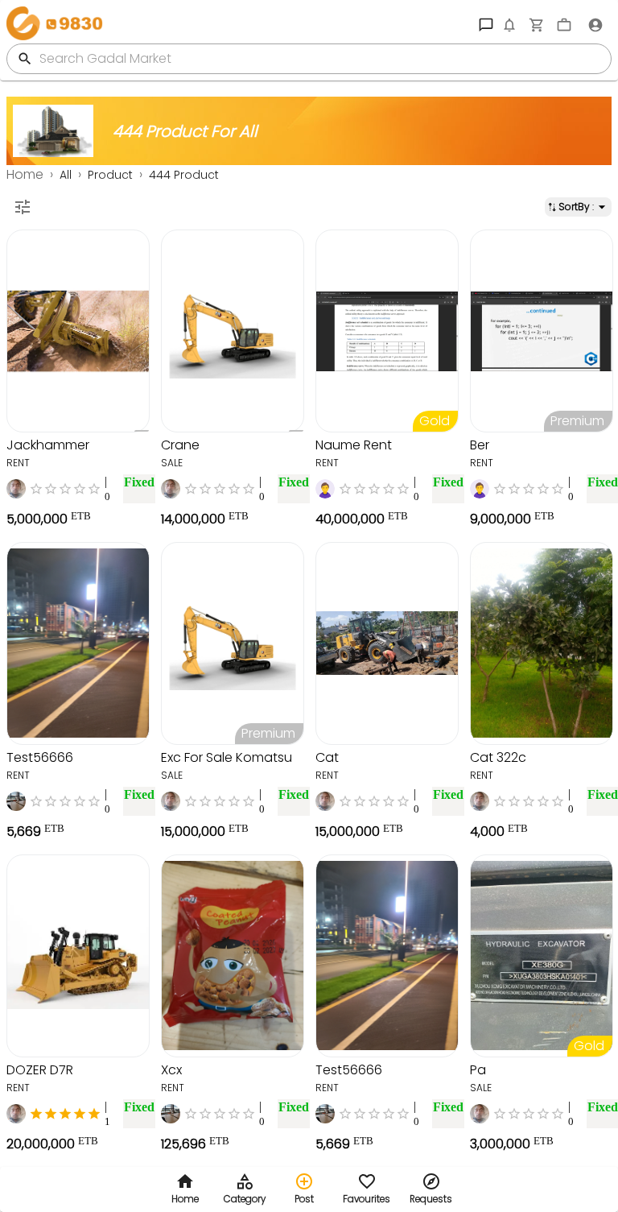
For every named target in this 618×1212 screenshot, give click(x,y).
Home (24, 174)
